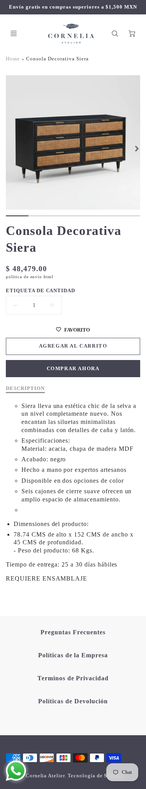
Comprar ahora (73, 368)
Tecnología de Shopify (95, 775)
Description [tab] (25, 388)
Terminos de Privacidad (73, 678)
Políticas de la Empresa (73, 655)
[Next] (136, 148)
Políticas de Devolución (72, 701)
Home (13, 59)
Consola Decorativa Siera (57, 59)
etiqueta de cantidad (40, 290)
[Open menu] (13, 33)
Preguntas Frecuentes (72, 632)
